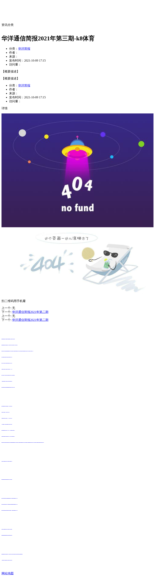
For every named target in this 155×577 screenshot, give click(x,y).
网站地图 (8, 573)
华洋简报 (24, 48)
